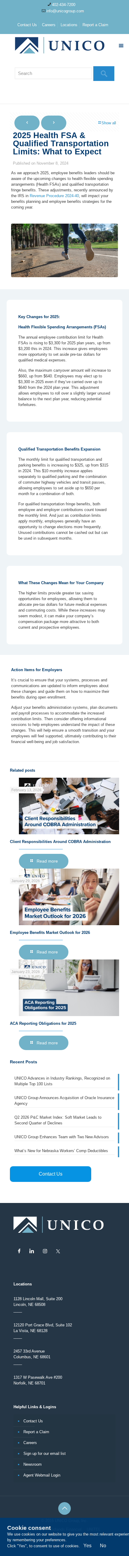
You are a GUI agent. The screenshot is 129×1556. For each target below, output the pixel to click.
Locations (69, 25)
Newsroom (32, 1464)
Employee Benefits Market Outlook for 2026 (50, 932)
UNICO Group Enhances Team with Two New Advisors (61, 1137)
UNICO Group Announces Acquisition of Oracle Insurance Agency (64, 1101)
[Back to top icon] (64, 1508)
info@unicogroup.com (65, 11)
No (103, 1545)
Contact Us (27, 25)
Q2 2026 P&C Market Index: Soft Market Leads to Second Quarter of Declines (57, 1120)
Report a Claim (95, 25)
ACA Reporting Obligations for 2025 (43, 1023)
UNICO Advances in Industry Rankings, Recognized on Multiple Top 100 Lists (62, 1081)
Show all (108, 123)
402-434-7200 (63, 4)
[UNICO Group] (64, 46)
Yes (87, 1545)
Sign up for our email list (44, 1453)
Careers (49, 25)
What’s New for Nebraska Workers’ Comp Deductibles (61, 1150)
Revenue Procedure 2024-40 (54, 196)
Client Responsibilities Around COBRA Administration (60, 841)
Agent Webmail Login (41, 1475)
